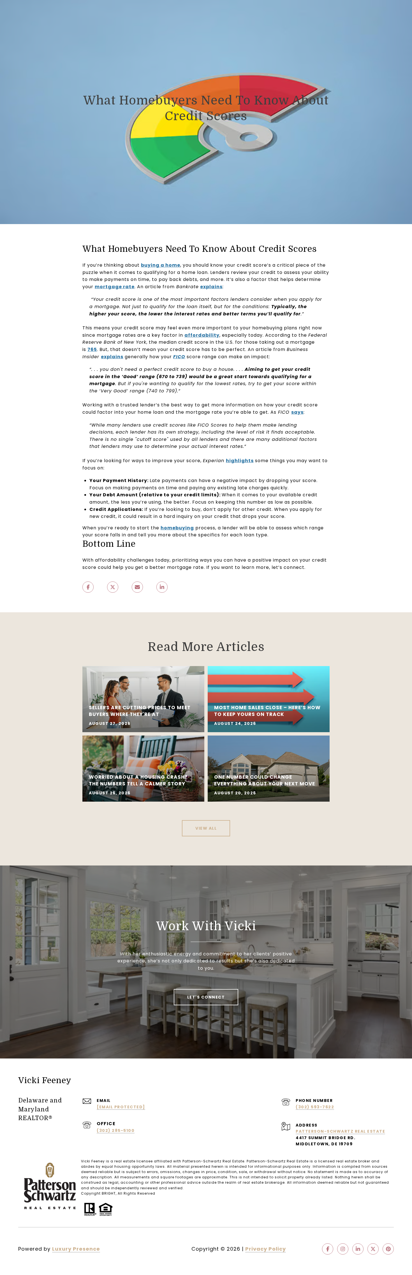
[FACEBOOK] (327, 1249)
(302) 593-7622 (315, 1107)
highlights (240, 460)
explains (211, 286)
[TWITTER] (373, 1249)
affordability (201, 335)
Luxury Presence (76, 1248)
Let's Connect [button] (206, 997)
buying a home (160, 265)
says (297, 412)
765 (92, 349)
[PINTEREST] (388, 1249)
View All (206, 828)
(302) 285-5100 (116, 1130)
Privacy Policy (265, 1248)
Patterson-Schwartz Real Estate (340, 1131)
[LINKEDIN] (358, 1249)
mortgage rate (115, 286)
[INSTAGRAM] (342, 1249)
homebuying (177, 528)
